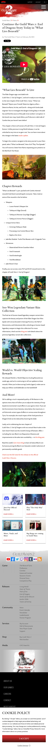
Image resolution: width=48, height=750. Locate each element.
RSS (40, 559)
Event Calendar (25, 610)
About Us (8, 680)
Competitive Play (25, 581)
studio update (23, 136)
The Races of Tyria (26, 566)
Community (7, 607)
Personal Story (24, 578)
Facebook (13, 559)
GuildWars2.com (9, 10)
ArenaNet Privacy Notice (31, 729)
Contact (7, 700)
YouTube (8, 559)
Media (5, 645)
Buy (25, 637)
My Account (24, 624)
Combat (22, 571)
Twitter (17, 559)
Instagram (26, 559)
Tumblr (31, 559)
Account (38, 2)
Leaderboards (24, 615)
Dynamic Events (25, 576)
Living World (24, 587)
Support (30, 2)
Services (5, 623)
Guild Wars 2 (6, 20)
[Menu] (43, 7)
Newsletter (23, 613)
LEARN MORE (7, 514)
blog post (24, 331)
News (15, 20)
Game (4, 565)
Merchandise (24, 639)
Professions (23, 568)
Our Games (9, 687)
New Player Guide (26, 629)
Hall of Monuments (26, 626)
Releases (5, 586)
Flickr (35, 559)
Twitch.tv (22, 559)
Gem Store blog (18, 443)
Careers (7, 693)
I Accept (24, 738)
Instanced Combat (26, 573)
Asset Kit (24, 645)
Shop (4, 637)
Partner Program (25, 618)
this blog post (39, 437)
